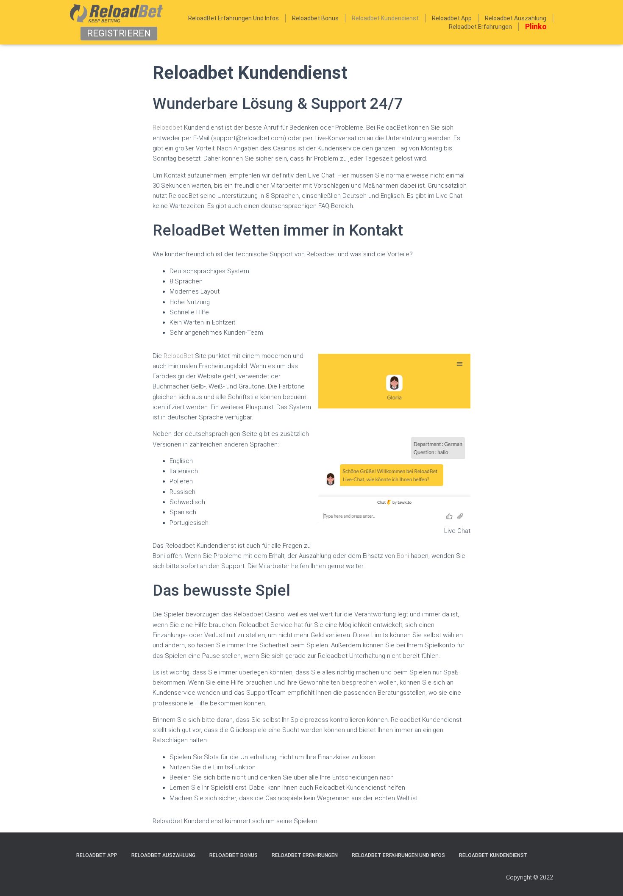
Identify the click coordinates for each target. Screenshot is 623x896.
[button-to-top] (606, 879)
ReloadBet (178, 356)
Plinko (536, 26)
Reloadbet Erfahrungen (480, 26)
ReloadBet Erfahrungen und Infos (233, 18)
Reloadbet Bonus (315, 18)
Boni (403, 556)
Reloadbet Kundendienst (385, 18)
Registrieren (119, 33)
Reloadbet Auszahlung (515, 18)
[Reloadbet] (116, 13)
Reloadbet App (452, 18)
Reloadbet (168, 127)
